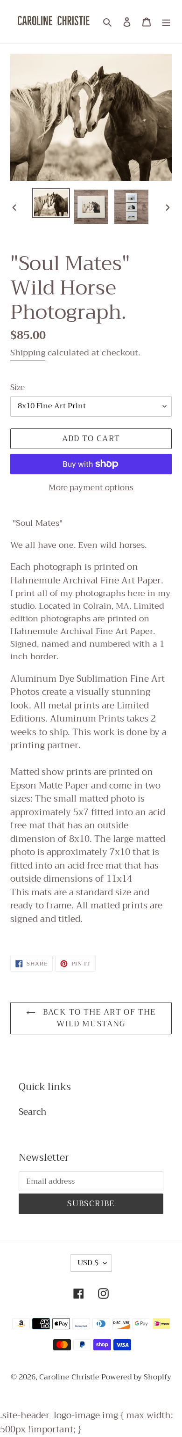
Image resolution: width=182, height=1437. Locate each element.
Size (17, 388)
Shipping (27, 352)
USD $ (87, 1262)
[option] (51, 203)
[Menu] (166, 21)
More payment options (91, 488)
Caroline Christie (70, 1377)
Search (33, 1112)
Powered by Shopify (136, 1377)
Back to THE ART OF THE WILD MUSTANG (97, 1018)
